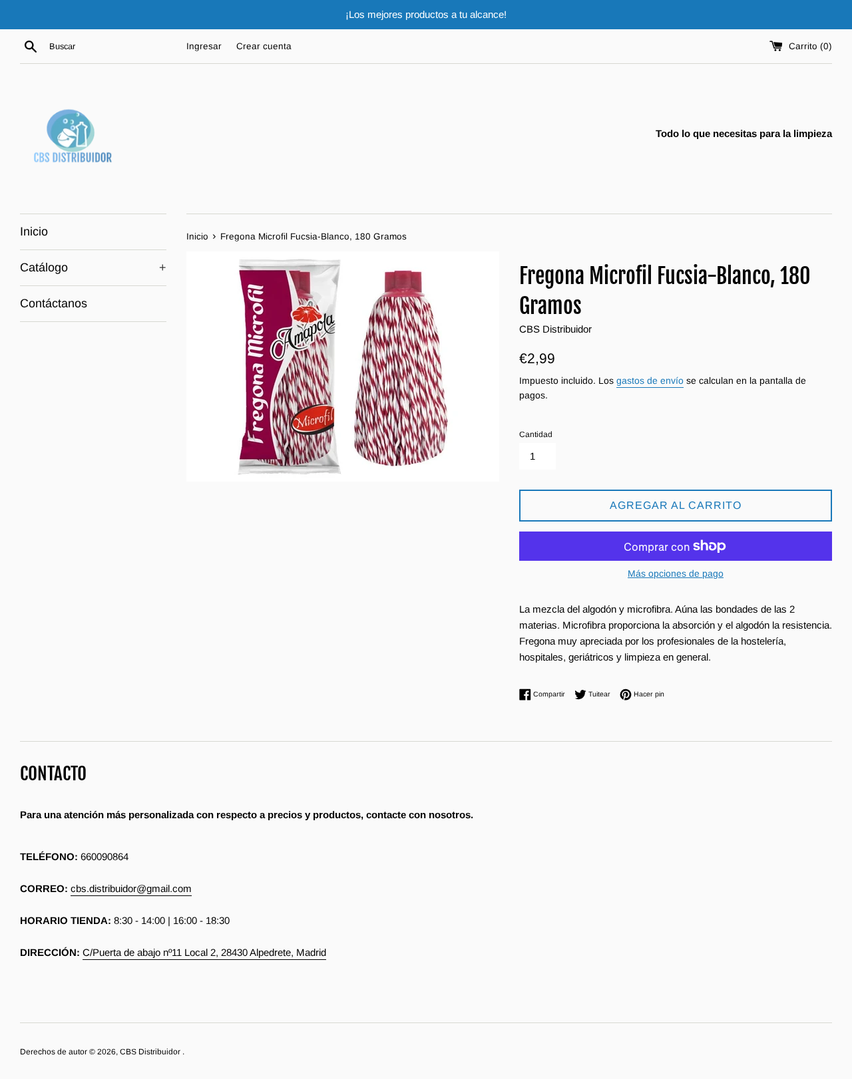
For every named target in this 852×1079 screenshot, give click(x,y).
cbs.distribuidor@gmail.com (131, 888)
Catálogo (93, 267)
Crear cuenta (264, 46)
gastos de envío (650, 380)
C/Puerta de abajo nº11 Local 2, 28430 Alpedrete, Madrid (204, 952)
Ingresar (204, 46)
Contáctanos (53, 303)
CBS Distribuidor (151, 1051)
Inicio (34, 231)
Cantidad (535, 434)
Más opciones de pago (676, 573)
